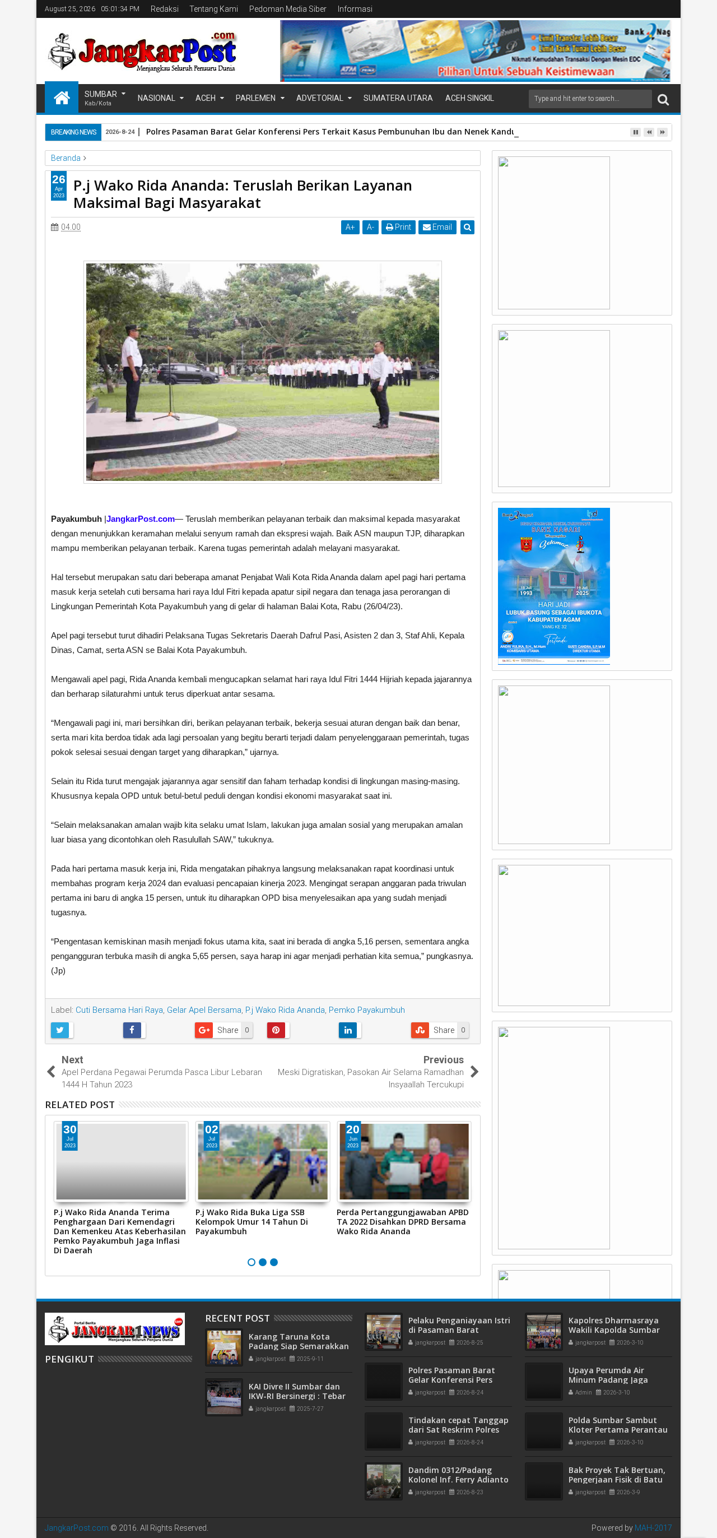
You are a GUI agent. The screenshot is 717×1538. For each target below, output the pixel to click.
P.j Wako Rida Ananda (285, 1010)
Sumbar (101, 98)
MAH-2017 (653, 1527)
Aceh (205, 98)
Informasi (355, 8)
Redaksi (165, 8)
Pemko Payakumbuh (367, 1010)
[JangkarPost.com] (61, 97)
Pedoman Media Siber (288, 8)
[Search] (663, 99)
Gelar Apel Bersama (204, 1010)
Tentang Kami (213, 8)
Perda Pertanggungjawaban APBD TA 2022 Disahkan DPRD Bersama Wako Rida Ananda (403, 1221)
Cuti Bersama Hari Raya (119, 1010)
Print (402, 227)
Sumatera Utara (398, 98)
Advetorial (319, 98)
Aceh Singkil (469, 98)
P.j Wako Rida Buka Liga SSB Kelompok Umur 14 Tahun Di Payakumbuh (251, 1221)
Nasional (156, 98)
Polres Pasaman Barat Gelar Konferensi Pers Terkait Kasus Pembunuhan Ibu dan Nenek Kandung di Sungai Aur (363, 131)
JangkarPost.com (77, 1527)
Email (441, 227)
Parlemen (256, 98)
